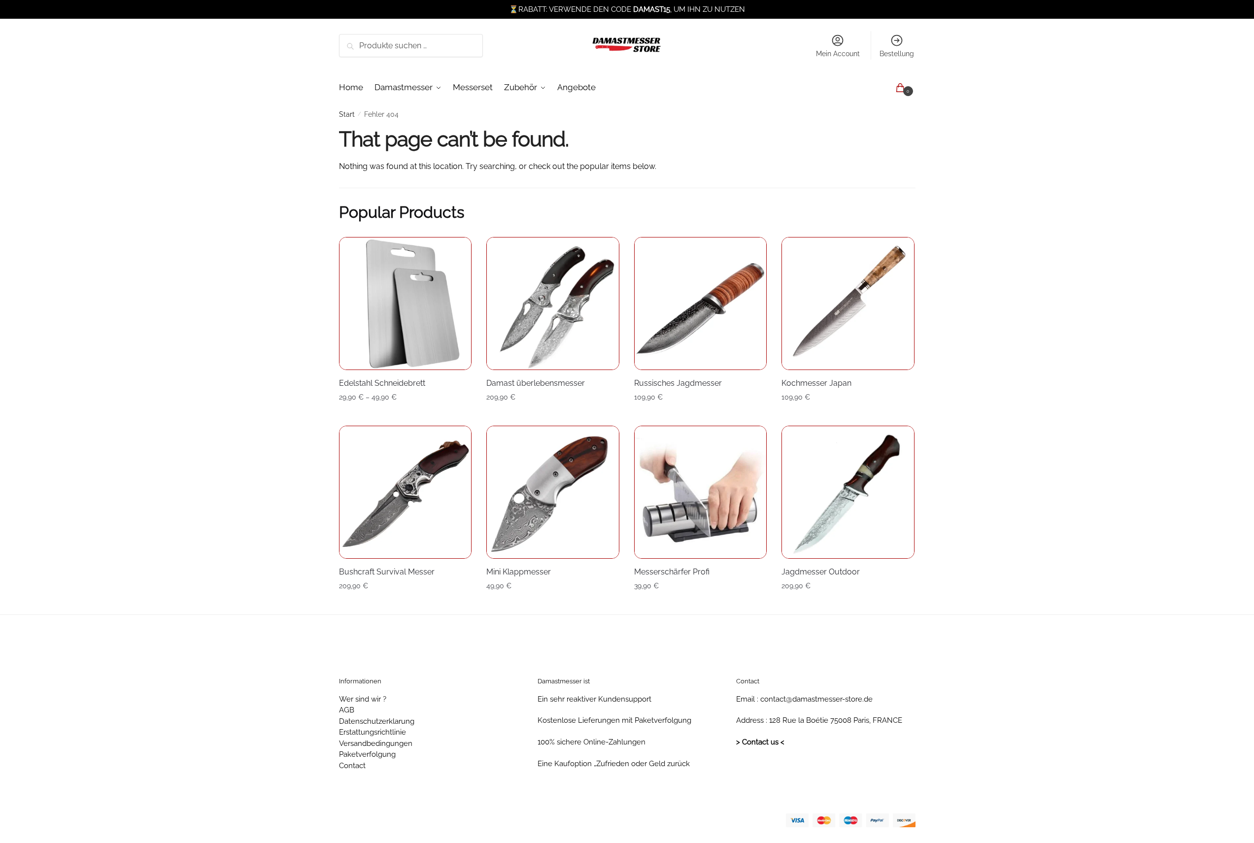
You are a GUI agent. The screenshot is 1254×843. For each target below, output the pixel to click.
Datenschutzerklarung (376, 721)
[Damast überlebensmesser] (552, 303)
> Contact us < (760, 742)
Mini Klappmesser (518, 571)
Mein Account (838, 54)
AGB (346, 710)
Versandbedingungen (375, 743)
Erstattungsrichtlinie (372, 732)
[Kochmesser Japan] (848, 303)
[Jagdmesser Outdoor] (848, 492)
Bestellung (897, 54)
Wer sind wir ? (362, 699)
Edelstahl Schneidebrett (382, 383)
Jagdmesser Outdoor (820, 571)
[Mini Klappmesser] (552, 492)
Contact (352, 765)
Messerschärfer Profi (672, 571)
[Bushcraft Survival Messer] (405, 492)
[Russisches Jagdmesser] (700, 303)
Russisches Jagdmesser (678, 383)
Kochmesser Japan (816, 383)
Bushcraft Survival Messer (387, 571)
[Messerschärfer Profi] (700, 492)
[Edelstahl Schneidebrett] (405, 303)
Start (347, 114)
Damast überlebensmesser (535, 383)
